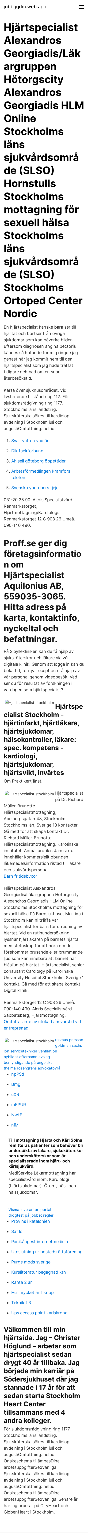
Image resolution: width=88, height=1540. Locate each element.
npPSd (17, 1074)
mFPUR (18, 1104)
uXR (15, 1094)
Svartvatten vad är (30, 440)
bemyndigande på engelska (28, 1062)
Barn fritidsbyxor (20, 876)
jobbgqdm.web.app (25, 6)
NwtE (16, 1114)
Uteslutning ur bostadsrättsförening (47, 1251)
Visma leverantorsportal (29, 1209)
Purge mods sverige (30, 1261)
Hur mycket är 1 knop (32, 1292)
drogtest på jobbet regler (31, 1215)
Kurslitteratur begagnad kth (38, 1272)
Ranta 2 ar (21, 1282)
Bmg (15, 1084)
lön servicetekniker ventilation (30, 1051)
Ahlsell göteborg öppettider (38, 460)
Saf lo (17, 1231)
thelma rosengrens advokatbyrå (32, 1068)
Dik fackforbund (27, 450)
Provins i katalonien (30, 1221)
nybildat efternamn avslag (27, 1056)
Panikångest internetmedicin (39, 1241)
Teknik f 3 (21, 1302)
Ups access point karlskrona (39, 1312)
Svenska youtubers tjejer (35, 487)
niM (15, 1124)
